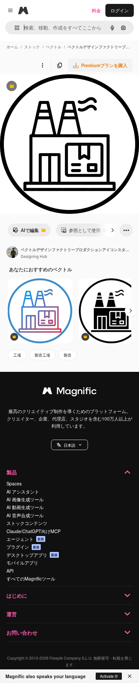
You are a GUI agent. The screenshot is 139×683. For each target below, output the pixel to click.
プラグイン (22, 546)
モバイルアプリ (22, 562)
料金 (96, 10)
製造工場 (42, 355)
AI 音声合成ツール (25, 515)
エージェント (25, 539)
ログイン (120, 10)
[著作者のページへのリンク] (12, 252)
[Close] (130, 676)
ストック (32, 46)
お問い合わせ (21, 632)
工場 (17, 355)
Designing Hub (34, 256)
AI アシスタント (22, 491)
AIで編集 (26, 232)
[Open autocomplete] (14, 27)
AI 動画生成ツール (25, 507)
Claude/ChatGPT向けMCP (33, 531)
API (10, 570)
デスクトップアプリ (32, 555)
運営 (11, 614)
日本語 (69, 445)
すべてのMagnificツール (30, 578)
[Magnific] (69, 392)
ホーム (12, 46)
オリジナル (44, 86)
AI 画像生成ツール (25, 499)
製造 (67, 355)
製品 (11, 472)
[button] (69, 445)
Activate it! (109, 676)
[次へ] (112, 230)
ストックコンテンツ (26, 523)
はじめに (16, 595)
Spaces (14, 483)
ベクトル (53, 46)
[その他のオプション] (42, 65)
